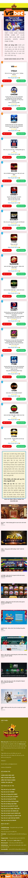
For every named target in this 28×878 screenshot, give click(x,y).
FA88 (15, 803)
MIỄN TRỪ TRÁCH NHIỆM (8, 780)
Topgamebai (4, 838)
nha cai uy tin (7, 831)
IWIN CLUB (18, 815)
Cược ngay (7, 80)
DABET (15, 794)
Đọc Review (22, 80)
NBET (16, 796)
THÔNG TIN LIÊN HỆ (6, 782)
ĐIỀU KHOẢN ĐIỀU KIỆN (8, 777)
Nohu (2, 840)
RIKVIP (14, 820)
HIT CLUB (15, 806)
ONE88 (12, 792)
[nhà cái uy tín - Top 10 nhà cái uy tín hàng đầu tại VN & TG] (14, 5)
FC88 (14, 799)
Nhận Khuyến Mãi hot (13, 77)
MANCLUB (17, 813)
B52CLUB (15, 811)
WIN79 (17, 818)
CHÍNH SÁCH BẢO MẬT (7, 775)
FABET (13, 789)
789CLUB (16, 808)
